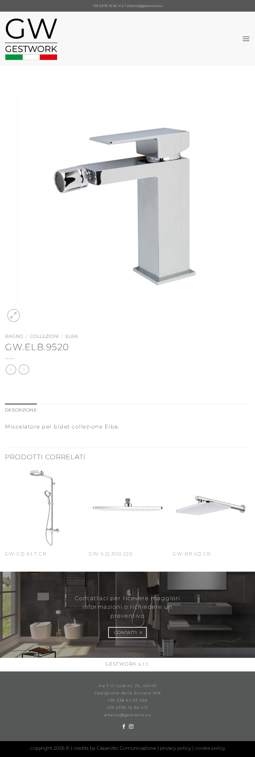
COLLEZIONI (44, 336)
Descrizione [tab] (21, 410)
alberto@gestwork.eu (145, 6)
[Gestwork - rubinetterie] (31, 39)
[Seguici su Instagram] (131, 726)
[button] (246, 39)
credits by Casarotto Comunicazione (115, 748)
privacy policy (176, 748)
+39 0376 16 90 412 (108, 6)
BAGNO (14, 336)
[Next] (250, 520)
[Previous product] (24, 369)
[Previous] (5, 520)
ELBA (71, 336)
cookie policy (210, 748)
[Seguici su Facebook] (124, 726)
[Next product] (11, 369)
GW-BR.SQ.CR (192, 554)
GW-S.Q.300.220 (110, 554)
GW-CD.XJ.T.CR (26, 554)
